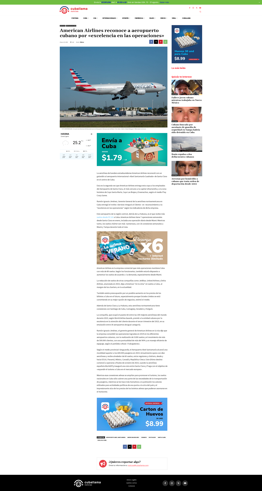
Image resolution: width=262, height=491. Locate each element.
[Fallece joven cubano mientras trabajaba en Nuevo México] (187, 87)
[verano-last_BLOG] (132, 247)
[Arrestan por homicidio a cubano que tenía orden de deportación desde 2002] (187, 168)
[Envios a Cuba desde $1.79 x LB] (132, 165)
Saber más (164, 2)
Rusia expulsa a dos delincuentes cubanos (183, 155)
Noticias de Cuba (71, 25)
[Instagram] (193, 8)
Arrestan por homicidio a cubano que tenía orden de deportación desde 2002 (185, 181)
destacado (152, 437)
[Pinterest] (161, 42)
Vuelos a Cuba (102, 440)
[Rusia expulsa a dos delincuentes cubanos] (187, 144)
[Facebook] (190, 8)
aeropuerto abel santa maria (115, 437)
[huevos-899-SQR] (187, 63)
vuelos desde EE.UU (105, 217)
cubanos (144, 437)
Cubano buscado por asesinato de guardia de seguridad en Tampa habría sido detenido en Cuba (186, 128)
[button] (200, 12)
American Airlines (133, 437)
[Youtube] (200, 8)
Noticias (62, 25)
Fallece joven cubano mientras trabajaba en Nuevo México (187, 100)
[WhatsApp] (165, 42)
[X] (196, 8)
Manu (82, 42)
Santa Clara (162, 437)
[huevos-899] (132, 430)
